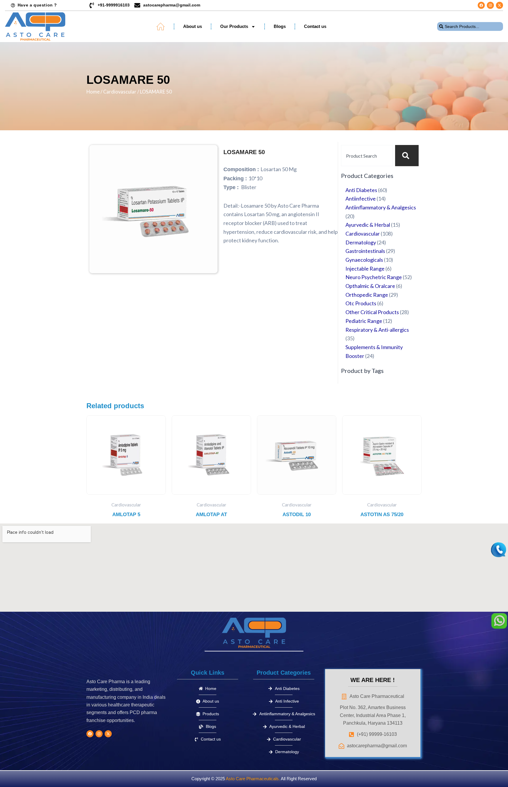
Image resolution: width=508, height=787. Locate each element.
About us (192, 26)
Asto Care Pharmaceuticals (252, 778)
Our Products (234, 26)
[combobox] (470, 26)
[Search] (407, 155)
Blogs (280, 26)
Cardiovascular (119, 92)
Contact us (315, 26)
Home (93, 92)
